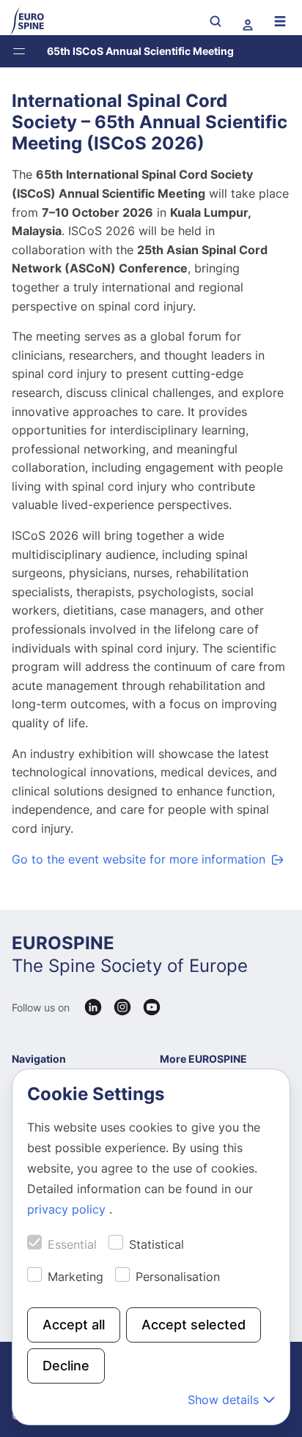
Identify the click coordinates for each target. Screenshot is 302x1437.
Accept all (74, 1324)
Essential (72, 1244)
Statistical (156, 1244)
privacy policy (68, 1209)
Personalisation (178, 1276)
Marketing (75, 1276)
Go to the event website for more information (138, 859)
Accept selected (193, 1324)
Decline (66, 1365)
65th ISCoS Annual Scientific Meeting (140, 51)
